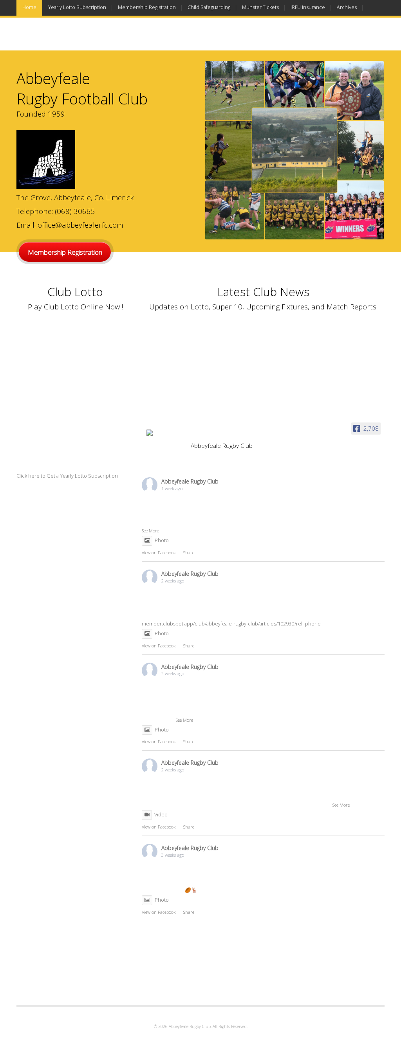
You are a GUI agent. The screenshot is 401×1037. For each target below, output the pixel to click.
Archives (347, 7)
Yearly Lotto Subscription (77, 7)
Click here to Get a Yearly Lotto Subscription (67, 475)
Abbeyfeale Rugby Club (190, 481)
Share (188, 552)
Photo (162, 540)
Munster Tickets (260, 7)
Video (161, 814)
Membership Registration (147, 7)
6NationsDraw (38, 22)
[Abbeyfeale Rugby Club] (165, 434)
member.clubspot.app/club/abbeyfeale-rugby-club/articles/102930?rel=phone (231, 623)
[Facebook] (380, 39)
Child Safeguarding (209, 7)
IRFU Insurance (308, 7)
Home (29, 7)
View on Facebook (159, 552)
